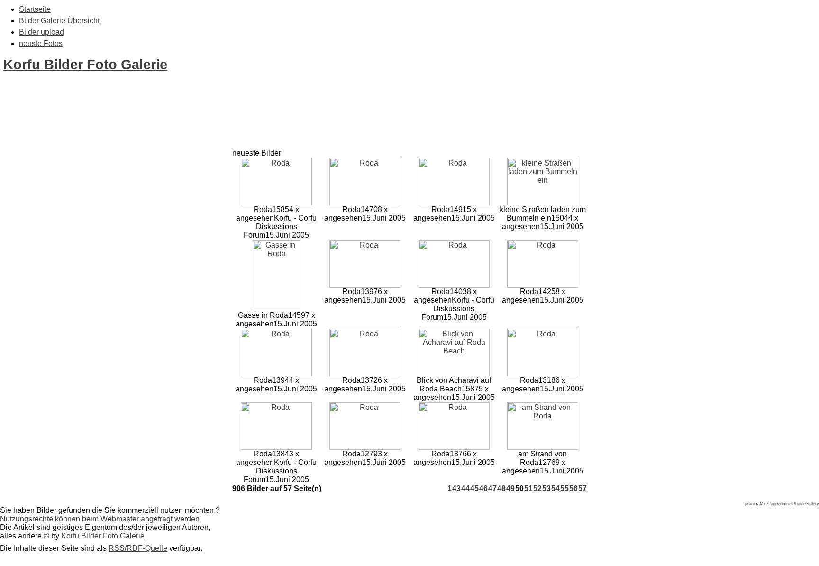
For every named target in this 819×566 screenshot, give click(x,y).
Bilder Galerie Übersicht (59, 21)
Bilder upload (41, 32)
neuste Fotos (41, 43)
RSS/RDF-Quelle (138, 548)
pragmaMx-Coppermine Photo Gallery (782, 503)
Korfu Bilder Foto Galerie (85, 64)
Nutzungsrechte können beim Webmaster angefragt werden (100, 519)
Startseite (35, 9)
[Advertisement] (172, 127)
